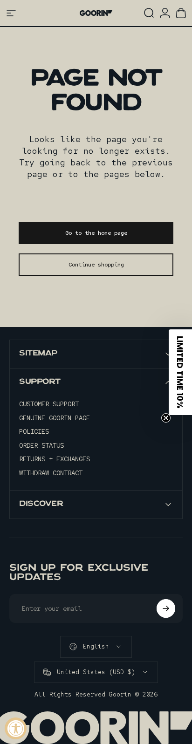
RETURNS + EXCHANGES (54, 459)
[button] (180, 372)
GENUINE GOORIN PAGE (54, 418)
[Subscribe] (166, 608)
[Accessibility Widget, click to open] (16, 728)
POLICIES (34, 432)
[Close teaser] (166, 418)
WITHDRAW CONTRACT (50, 473)
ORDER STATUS (41, 446)
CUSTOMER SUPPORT (49, 404)
